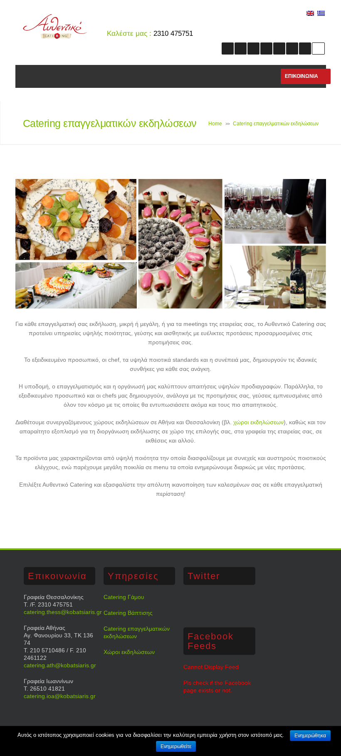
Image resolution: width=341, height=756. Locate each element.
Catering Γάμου (124, 597)
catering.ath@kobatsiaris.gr (60, 665)
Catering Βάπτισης (128, 612)
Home (215, 124)
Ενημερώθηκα (310, 736)
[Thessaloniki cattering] (55, 36)
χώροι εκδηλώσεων (258, 422)
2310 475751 (173, 33)
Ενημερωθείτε (176, 746)
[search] (318, 48)
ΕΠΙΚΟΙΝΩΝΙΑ (301, 76)
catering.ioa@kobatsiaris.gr (60, 696)
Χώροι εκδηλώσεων (129, 652)
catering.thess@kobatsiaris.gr (63, 612)
